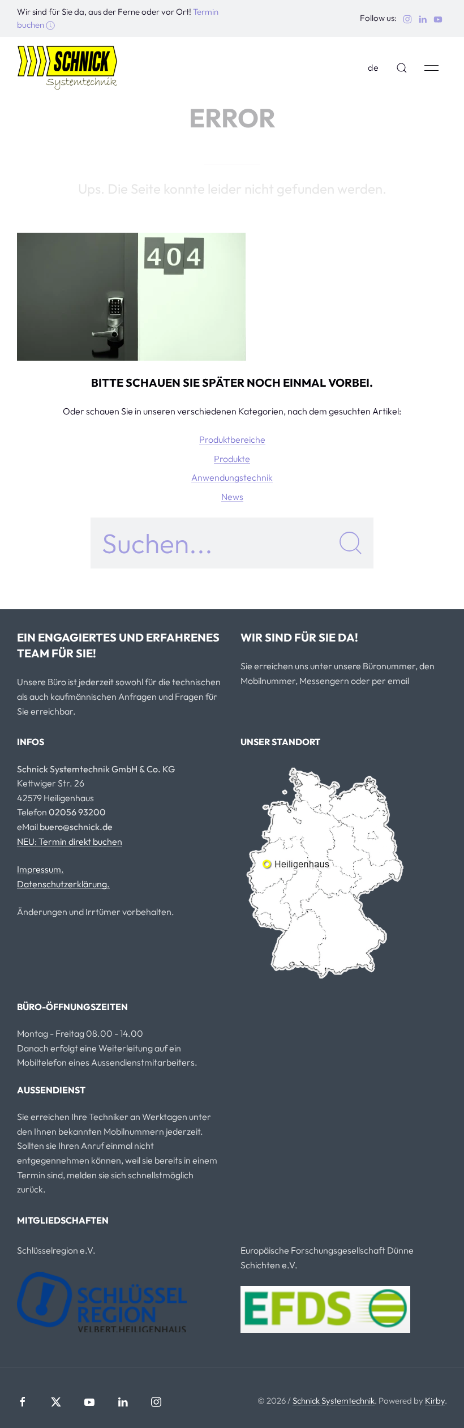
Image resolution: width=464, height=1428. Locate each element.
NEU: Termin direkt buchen (69, 841)
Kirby (435, 1400)
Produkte (232, 458)
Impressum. (40, 869)
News (232, 496)
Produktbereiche (232, 439)
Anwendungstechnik (232, 477)
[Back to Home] (67, 68)
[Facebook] (22, 1402)
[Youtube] (89, 1402)
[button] (401, 68)
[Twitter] (56, 1402)
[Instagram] (156, 1402)
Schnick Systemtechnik (334, 1400)
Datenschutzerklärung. (63, 884)
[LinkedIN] (122, 1402)
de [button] (373, 67)
